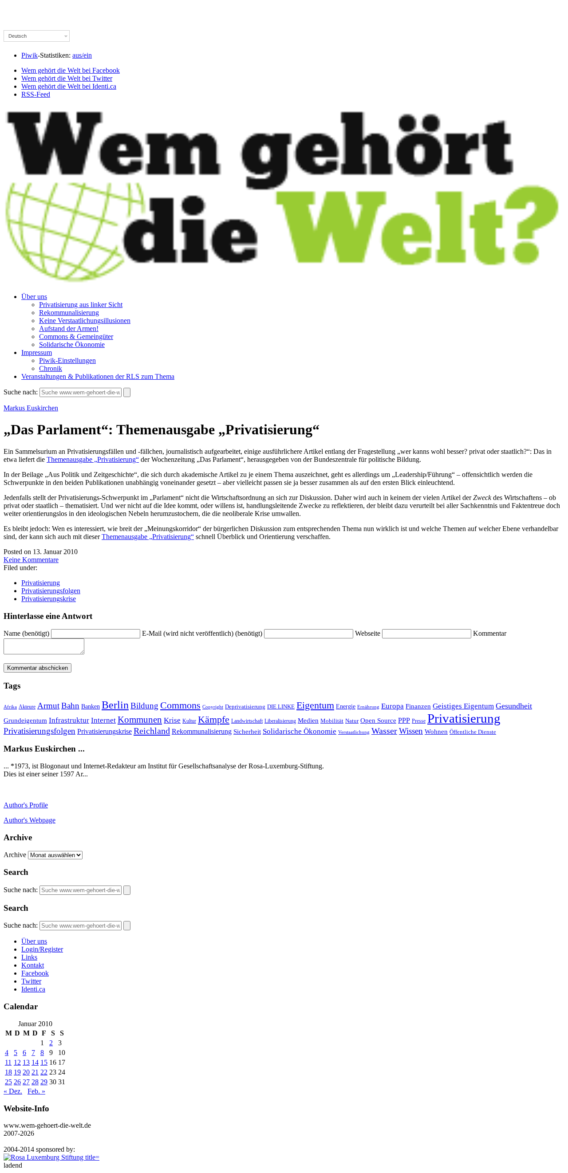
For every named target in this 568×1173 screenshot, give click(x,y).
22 (43, 1072)
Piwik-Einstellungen (67, 360)
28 (35, 1082)
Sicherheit (247, 731)
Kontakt (32, 965)
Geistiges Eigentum (463, 706)
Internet (103, 720)
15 (43, 1062)
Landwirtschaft (247, 721)
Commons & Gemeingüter (76, 336)
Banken (90, 706)
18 (8, 1072)
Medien (308, 720)
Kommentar (489, 633)
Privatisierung (40, 582)
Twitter (31, 981)
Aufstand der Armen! (69, 328)
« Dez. (13, 1091)
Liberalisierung (280, 721)
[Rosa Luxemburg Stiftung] (51, 1157)
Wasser (384, 731)
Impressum (36, 352)
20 (26, 1072)
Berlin (115, 705)
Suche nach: (21, 392)
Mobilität (331, 721)
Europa (392, 706)
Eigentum (315, 705)
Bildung (144, 705)
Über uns (34, 296)
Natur (352, 720)
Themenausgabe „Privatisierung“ (93, 459)
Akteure (27, 707)
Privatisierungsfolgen (50, 590)
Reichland (152, 731)
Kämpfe (213, 719)
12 (17, 1062)
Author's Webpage (29, 820)
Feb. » (36, 1091)
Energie (345, 706)
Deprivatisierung (245, 706)
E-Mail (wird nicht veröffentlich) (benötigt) (202, 633)
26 (17, 1082)
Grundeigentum (25, 720)
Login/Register (42, 949)
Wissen (411, 731)
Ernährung (368, 706)
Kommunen (140, 719)
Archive (15, 854)
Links (29, 957)
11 (8, 1062)
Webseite (367, 633)
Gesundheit (514, 705)
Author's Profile (26, 805)
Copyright (212, 706)
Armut (48, 705)
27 (26, 1082)
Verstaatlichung (354, 732)
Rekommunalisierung (69, 312)
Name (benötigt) (26, 633)
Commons (180, 705)
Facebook (35, 973)
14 (35, 1062)
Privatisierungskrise (48, 598)
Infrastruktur (69, 720)
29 (43, 1082)
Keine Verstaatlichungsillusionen (84, 320)
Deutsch (17, 36)
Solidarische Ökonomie (72, 344)
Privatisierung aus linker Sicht (80, 304)
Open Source (378, 720)
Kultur (189, 721)
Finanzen (418, 706)
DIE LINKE (281, 707)
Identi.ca (33, 989)
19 (17, 1072)
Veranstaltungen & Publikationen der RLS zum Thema (97, 376)
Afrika (10, 707)
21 (35, 1072)
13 (26, 1062)
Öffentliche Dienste (473, 732)
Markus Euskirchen (31, 408)
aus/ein (82, 55)
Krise (172, 720)
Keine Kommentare (31, 559)
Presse (419, 721)
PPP (404, 720)
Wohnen (436, 731)
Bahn (70, 705)
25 (8, 1082)
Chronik (50, 368)
